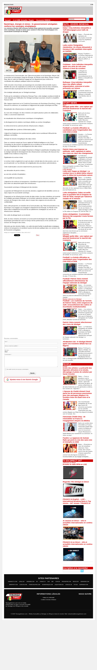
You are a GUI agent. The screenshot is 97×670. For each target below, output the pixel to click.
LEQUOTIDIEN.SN (59, 584)
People (31, 20)
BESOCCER (76, 581)
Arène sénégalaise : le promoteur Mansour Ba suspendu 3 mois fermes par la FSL (78, 216)
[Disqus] (32, 261)
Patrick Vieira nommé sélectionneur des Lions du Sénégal (77, 323)
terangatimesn (12, 232)
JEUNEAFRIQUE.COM (47, 584)
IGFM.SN (58, 581)
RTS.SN (76, 584)
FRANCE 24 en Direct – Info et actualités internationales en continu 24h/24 (77, 544)
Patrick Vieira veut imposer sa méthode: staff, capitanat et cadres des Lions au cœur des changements (78, 151)
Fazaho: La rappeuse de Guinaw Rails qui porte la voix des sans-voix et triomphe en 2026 (77, 440)
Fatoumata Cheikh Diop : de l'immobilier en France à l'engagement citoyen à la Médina (76, 419)
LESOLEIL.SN (68, 584)
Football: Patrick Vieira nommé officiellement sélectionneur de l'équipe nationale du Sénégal (75, 281)
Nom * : (6, 341)
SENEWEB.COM (30, 581)
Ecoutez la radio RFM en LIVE (75, 464)
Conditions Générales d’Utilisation (48, 599)
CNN (48, 581)
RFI (37, 581)
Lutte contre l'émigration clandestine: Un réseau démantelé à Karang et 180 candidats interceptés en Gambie (77, 48)
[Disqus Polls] (48, 646)
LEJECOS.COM (23, 584)
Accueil (8, 20)
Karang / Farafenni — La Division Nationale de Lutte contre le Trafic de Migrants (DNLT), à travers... (85, 57)
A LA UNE (16, 20)
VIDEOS (47, 20)
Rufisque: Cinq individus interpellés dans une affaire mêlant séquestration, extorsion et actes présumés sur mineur (77, 85)
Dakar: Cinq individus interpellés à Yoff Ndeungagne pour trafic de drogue (77, 30)
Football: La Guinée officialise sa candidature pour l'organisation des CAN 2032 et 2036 (77, 130)
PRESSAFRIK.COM (66, 581)
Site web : (7, 350)
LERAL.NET (22, 581)
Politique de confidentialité (48, 597)
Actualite (24, 20)
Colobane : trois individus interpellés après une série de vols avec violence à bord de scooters (78, 66)
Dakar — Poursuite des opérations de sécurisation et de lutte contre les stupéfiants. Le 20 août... (85, 38)
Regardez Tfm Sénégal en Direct (76, 482)
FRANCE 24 (42, 581)
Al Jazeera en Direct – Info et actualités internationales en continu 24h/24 (77, 523)
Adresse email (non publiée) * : (12, 345)
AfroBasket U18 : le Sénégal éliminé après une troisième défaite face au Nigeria (77, 344)
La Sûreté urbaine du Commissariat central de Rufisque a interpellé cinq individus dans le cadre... (85, 94)
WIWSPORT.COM (13, 584)
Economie (40, 20)
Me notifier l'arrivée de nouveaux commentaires (18, 369)
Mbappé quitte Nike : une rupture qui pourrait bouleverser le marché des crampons (77, 109)
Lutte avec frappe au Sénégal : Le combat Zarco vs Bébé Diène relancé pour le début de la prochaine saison (78, 173)
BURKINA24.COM (83, 584)
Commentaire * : (8, 354)
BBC (53, 581)
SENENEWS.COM (85, 581)
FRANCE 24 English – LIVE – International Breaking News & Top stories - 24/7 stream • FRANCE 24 (77, 501)
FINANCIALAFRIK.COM (34, 584)
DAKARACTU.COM (12, 581)
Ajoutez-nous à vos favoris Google (24, 379)
